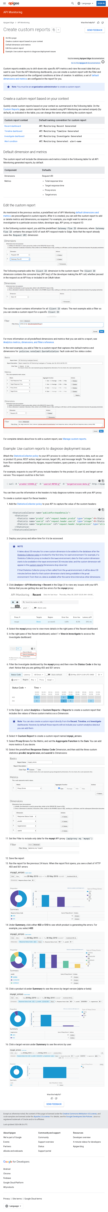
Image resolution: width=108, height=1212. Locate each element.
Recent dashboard (12, 126)
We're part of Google (12, 1137)
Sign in (101, 3)
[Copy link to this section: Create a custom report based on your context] (71, 99)
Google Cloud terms (33, 1199)
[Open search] (72, 3)
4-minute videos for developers (87, 1142)
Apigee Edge (8, 22)
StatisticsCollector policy (26, 456)
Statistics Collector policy (28, 555)
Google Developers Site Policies (79, 1116)
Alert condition (10, 141)
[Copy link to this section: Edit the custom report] (38, 205)
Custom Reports (11, 109)
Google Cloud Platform (13, 1182)
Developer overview (82, 1137)
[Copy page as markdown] (54, 29)
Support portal (44, 1151)
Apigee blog (78, 1146)
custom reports (36, 565)
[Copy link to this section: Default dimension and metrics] (50, 152)
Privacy (6, 1199)
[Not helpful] (102, 22)
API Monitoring (12, 12)
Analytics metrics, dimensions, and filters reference (28, 342)
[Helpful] (98, 22)
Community (43, 1137)
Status (41, 1146)
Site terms (17, 1199)
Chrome (7, 1173)
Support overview (46, 1142)
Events (6, 1142)
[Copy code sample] (103, 481)
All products (8, 1187)
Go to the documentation (85, 63)
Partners (7, 1146)
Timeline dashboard (13, 131)
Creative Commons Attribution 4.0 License (80, 1114)
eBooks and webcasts (13, 1151)
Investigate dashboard (14, 136)
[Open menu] (4, 3)
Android (6, 1169)
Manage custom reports (74, 439)
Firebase (7, 1178)
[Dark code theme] (99, 481)
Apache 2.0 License (42, 1116)
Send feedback (94, 30)
